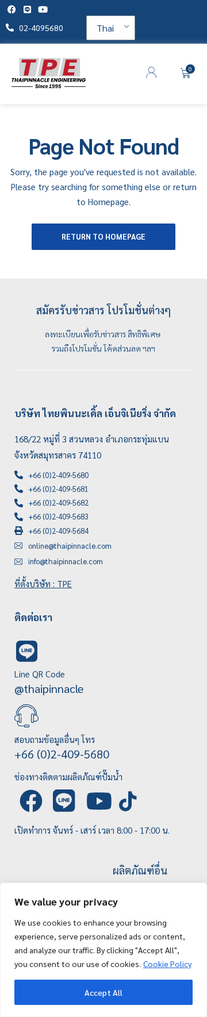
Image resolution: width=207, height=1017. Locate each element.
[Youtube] (43, 9)
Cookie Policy (167, 963)
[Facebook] (12, 9)
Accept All (103, 992)
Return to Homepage (103, 236)
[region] (103, 950)
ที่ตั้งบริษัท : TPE (43, 583)
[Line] (27, 9)
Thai (105, 28)
